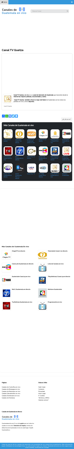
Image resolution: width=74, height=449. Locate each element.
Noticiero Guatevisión (65, 174)
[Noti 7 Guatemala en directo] (19, 150)
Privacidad (41, 391)
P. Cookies (41, 395)
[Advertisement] (37, 32)
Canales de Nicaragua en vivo (11, 389)
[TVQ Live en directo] (7, 133)
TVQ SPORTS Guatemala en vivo (55, 175)
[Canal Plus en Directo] (31, 150)
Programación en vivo (55, 302)
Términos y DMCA (43, 398)
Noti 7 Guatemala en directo (19, 158)
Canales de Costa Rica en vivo (11, 387)
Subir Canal (41, 387)
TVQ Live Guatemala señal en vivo (66, 158)
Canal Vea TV (31, 173)
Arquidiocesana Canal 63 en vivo (55, 141)
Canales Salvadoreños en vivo (11, 393)
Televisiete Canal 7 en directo (18, 141)
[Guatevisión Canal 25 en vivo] (66, 133)
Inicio (5, 2)
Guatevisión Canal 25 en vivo (65, 141)
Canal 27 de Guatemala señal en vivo (31, 141)
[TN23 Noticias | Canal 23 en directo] (54, 150)
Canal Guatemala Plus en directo (18, 176)
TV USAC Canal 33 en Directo (42, 175)
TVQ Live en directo (7, 140)
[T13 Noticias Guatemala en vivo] (7, 150)
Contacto (41, 389)
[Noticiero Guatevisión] (66, 168)
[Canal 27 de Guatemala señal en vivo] (31, 133)
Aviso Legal (41, 393)
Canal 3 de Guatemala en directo (43, 158)
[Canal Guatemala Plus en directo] (19, 168)
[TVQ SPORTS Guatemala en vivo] (54, 168)
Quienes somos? (43, 400)
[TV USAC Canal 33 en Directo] (42, 168)
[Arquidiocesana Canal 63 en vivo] (54, 133)
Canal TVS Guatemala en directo (8, 175)
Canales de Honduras (8, 398)
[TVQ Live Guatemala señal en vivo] (66, 150)
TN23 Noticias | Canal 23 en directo (55, 158)
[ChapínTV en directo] (42, 133)
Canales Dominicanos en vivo (11, 395)
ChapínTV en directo (42, 140)
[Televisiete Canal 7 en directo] (19, 133)
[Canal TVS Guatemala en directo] (7, 168)
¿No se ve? (67, 119)
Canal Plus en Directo (31, 157)
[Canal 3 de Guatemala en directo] (42, 150)
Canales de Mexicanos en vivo (11, 391)
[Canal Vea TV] (31, 168)
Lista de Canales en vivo (56, 264)
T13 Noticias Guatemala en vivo (8, 158)
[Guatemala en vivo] (11, 420)
